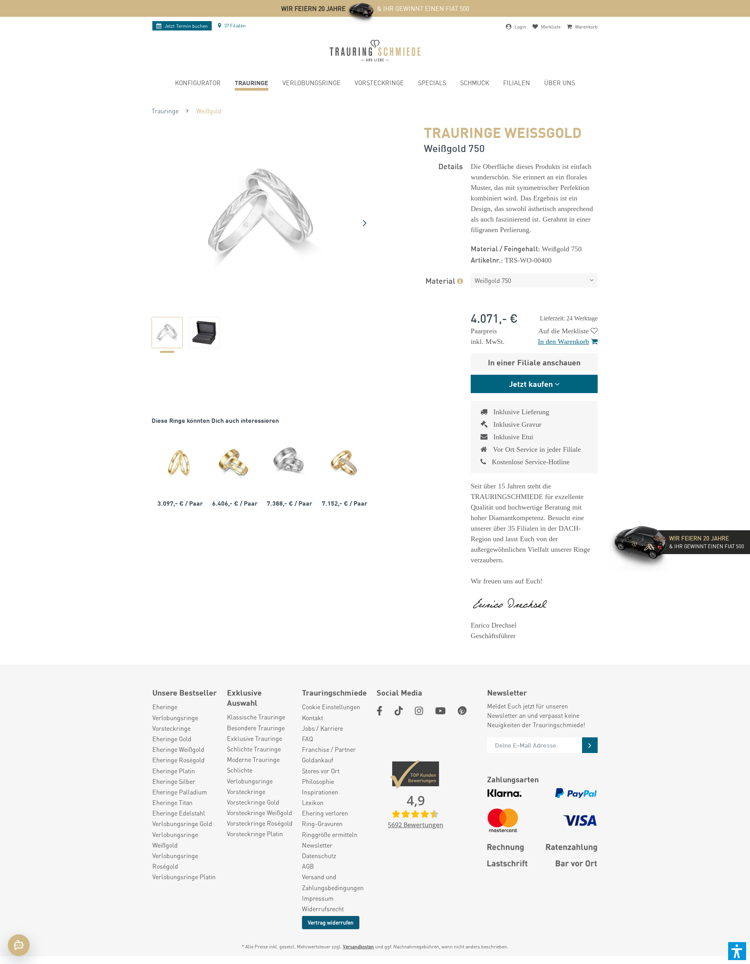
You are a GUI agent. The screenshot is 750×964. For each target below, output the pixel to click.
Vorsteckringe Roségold (260, 823)
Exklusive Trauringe (254, 738)
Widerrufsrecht (323, 909)
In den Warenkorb (563, 341)
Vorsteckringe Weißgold (259, 812)
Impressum (318, 898)
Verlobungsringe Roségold (175, 860)
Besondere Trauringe (256, 728)
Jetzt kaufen (531, 383)
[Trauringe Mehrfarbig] (233, 462)
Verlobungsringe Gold (182, 823)
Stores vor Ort (320, 771)
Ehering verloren (325, 813)
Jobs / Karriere (322, 728)
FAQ (307, 739)
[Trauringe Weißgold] (288, 462)
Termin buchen (186, 26)
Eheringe (164, 707)
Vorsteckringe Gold (253, 802)
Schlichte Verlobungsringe (250, 775)
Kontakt (312, 718)
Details (450, 166)
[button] (737, 951)
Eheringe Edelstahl (178, 813)
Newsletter (317, 845)
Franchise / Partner (329, 749)
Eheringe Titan (172, 802)
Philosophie (318, 781)
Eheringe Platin (173, 771)
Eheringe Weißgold (178, 749)
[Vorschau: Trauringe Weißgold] (167, 332)
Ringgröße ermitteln (329, 834)
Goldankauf (317, 760)
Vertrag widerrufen (331, 922)
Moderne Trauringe (253, 759)
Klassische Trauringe (256, 717)
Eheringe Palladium (179, 792)
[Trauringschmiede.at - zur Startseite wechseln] (375, 50)
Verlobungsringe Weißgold (175, 839)
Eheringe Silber (173, 781)
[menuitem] (198, 84)
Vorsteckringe (171, 728)
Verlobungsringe (175, 718)
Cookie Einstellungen (331, 707)
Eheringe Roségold (178, 760)
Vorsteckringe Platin (255, 834)
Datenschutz (319, 855)
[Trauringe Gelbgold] (178, 462)
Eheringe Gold (171, 739)
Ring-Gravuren (322, 823)
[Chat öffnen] (19, 945)
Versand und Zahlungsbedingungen (333, 882)
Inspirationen (320, 792)
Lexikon (312, 802)
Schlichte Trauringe (254, 749)
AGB (308, 866)
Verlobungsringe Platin (184, 877)
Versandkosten (358, 947)
